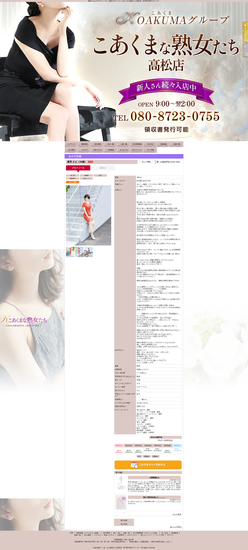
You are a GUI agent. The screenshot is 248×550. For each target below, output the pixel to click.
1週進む (147, 456)
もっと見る (177, 514)
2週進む (155, 456)
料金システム (97, 150)
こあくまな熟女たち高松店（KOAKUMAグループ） (121, 548)
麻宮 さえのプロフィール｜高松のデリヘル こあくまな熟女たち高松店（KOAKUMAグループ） (124, 71)
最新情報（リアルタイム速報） (84, 144)
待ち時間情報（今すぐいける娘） (137, 144)
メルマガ (84, 150)
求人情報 (71, 150)
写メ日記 (150, 144)
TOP (71, 144)
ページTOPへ (177, 527)
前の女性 (124, 520)
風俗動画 (163, 144)
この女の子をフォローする (170, 162)
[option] (88, 215)
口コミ (103, 168)
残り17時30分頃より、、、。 (154, 497)
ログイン (170, 535)
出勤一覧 (124, 144)
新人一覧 (110, 144)
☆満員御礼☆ (154, 477)
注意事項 (110, 150)
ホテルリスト (124, 150)
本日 (139, 456)
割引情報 (97, 144)
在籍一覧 (176, 144)
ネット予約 (150, 150)
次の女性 (124, 524)
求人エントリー (137, 150)
